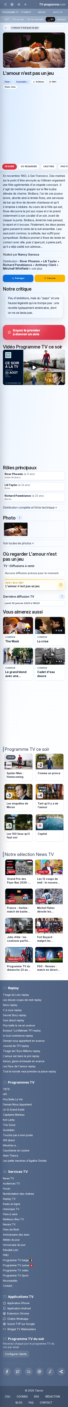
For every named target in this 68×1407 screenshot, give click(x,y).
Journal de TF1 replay (16, 1045)
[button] (61, 1372)
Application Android (19, 1308)
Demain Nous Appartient (17, 1104)
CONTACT (46, 1402)
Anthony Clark (45, 265)
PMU (6, 1255)
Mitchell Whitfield (15, 268)
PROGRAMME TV (10, 12)
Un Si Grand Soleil (13, 1109)
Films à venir (10, 1214)
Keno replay (10, 1005)
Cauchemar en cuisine (16, 1150)
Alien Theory (10, 1155)
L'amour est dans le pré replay (21, 1056)
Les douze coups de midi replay (22, 999)
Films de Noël (11, 1229)
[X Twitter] (18, 1372)
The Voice (9, 1124)
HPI (5, 1094)
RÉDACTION (52, 1396)
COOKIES (22, 1396)
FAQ (31, 1402)
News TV (8, 1178)
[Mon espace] (12, 4)
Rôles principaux (20, 467)
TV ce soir (18, 19)
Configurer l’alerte (16, 1354)
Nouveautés (10, 1280)
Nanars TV (9, 1224)
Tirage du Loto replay (16, 994)
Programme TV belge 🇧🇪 (18, 1260)
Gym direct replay (13, 1020)
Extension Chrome (18, 1313)
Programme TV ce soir (27, 749)
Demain (61, 19)
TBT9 (6, 1089)
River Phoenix (30, 261)
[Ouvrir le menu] (5, 4)
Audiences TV (11, 1183)
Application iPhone (18, 1303)
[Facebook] (7, 1372)
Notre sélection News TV (29, 854)
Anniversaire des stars (16, 1234)
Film (7, 81)
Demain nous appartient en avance (24, 1040)
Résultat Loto (10, 1249)
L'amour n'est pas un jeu (24, 27)
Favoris (51, 278)
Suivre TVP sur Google (21, 1323)
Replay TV (9, 1198)
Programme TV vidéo (16, 1270)
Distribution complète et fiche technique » (30, 507)
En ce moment (35, 19)
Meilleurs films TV (13, 1219)
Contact (7, 1285)
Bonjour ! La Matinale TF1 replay (22, 1030)
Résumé (9, 166)
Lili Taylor (50, 261)
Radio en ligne (11, 1203)
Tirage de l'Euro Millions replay (21, 1051)
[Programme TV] (5, 28)
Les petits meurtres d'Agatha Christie (25, 1160)
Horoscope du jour (14, 1244)
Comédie (21, 81)
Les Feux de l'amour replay (19, 1066)
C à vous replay (12, 1010)
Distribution (10, 261)
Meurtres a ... (10, 1145)
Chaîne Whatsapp (17, 1318)
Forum (6, 1188)
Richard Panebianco (17, 265)
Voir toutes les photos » (18, 543)
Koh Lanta (9, 1119)
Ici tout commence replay (18, 1035)
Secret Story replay (14, 1015)
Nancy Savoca (28, 254)
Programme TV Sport (15, 1275)
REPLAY (42, 12)
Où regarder (29, 166)
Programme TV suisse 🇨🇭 (18, 1265)
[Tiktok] (50, 1372)
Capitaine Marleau (13, 1114)
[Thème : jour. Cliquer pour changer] (19, 4)
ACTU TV (57, 12)
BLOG (19, 1402)
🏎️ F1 (50, 19)
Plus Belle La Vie (13, 1099)
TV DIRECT (26, 12)
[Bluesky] (29, 1372)
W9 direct (9, 1140)
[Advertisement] (34, 126)
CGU (7, 1396)
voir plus (36, 268)
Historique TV (11, 1209)
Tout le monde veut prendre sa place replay (29, 1071)
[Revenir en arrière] (25, 4)
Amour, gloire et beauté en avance (23, 1061)
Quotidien (9, 1130)
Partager (19, 278)
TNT (6, 19)
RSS (36, 1396)
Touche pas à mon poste (18, 1135)
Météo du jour (11, 1239)
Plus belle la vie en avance (19, 1025)
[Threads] (40, 1372)
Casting (48, 166)
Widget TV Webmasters (21, 1329)
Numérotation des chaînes (18, 1193)
